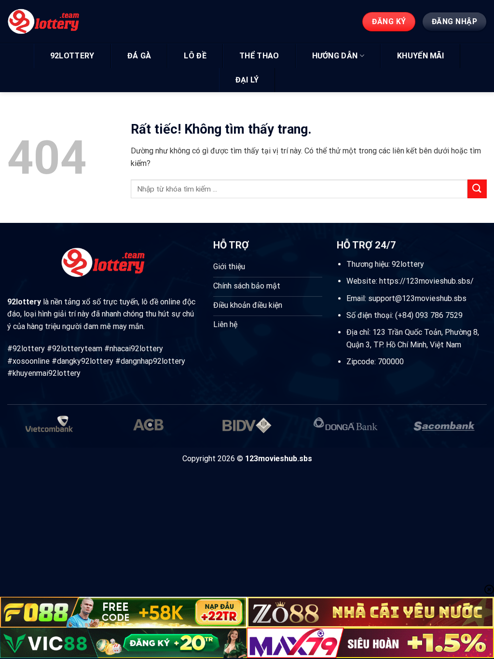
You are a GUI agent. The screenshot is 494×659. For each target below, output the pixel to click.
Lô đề (195, 55)
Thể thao (259, 55)
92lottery (72, 55)
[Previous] (22, 431)
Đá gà (139, 55)
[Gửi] (477, 188)
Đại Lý (247, 79)
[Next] (471, 431)
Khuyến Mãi (420, 55)
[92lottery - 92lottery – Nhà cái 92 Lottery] (51, 21)
